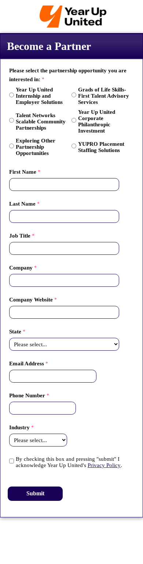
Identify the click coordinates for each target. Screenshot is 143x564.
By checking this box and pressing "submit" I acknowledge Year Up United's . (69, 462)
